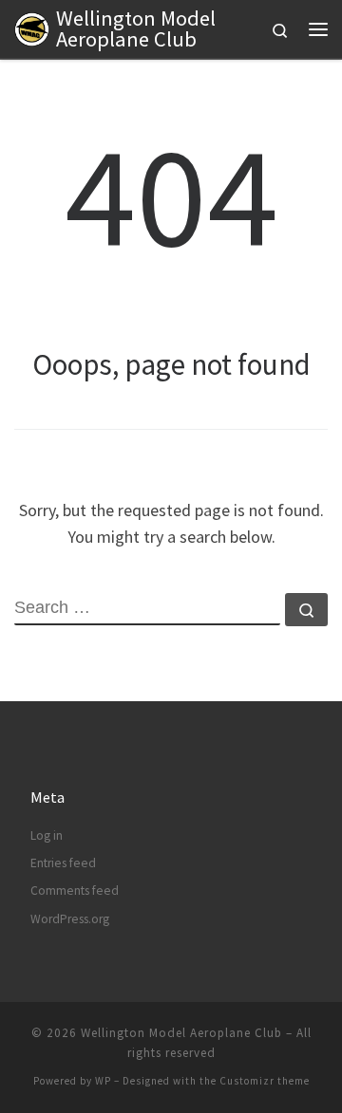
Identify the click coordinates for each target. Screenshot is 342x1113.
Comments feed (74, 890)
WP (103, 1080)
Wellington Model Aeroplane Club (181, 1033)
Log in (46, 835)
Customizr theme (264, 1080)
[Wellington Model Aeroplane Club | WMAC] (31, 26)
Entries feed (63, 863)
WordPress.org (69, 919)
